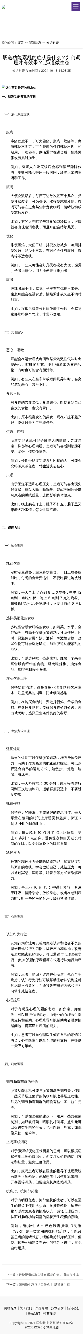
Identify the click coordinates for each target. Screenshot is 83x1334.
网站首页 (10, 1308)
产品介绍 (41, 1308)
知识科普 (52, 42)
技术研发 (57, 1308)
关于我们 (26, 1308)
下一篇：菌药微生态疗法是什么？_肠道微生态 (38, 1284)
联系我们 (34, 1313)
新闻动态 (35, 42)
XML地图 (52, 1327)
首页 (20, 42)
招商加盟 (49, 1313)
